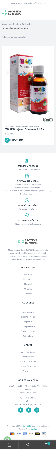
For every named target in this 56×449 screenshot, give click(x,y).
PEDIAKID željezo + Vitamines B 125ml (24, 129)
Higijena (28, 321)
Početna (28, 274)
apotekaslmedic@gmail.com (28, 404)
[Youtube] (28, 410)
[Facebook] (20, 410)
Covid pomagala (28, 326)
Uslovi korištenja (28, 352)
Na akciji (28, 284)
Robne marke (34, 127)
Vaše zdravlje (28, 312)
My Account (9, 445)
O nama (28, 289)
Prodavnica (28, 279)
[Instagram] (36, 410)
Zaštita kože (28, 336)
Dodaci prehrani (21, 127)
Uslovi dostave (28, 356)
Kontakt (28, 293)
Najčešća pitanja (28, 366)
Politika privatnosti (28, 361)
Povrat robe (28, 371)
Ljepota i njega (28, 317)
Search (28, 445)
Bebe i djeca (9, 127)
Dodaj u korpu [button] (16, 140)
